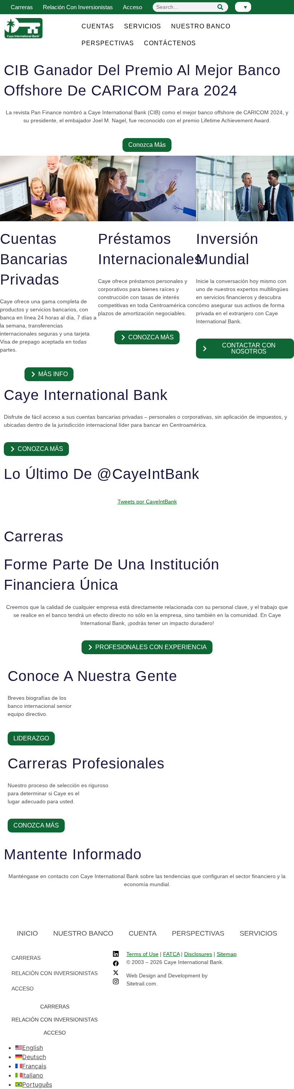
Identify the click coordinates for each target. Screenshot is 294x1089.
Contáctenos (170, 43)
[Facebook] (116, 964)
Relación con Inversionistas (78, 7)
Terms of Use (142, 954)
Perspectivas (108, 43)
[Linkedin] (116, 955)
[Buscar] (220, 7)
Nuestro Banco (200, 26)
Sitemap (227, 954)
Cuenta (143, 933)
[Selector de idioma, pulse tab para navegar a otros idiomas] (243, 7)
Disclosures (198, 954)
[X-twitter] (116, 973)
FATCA (171, 954)
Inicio (27, 933)
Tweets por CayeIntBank (147, 501)
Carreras (22, 7)
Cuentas (98, 26)
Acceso (132, 7)
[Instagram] (116, 982)
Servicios (142, 26)
